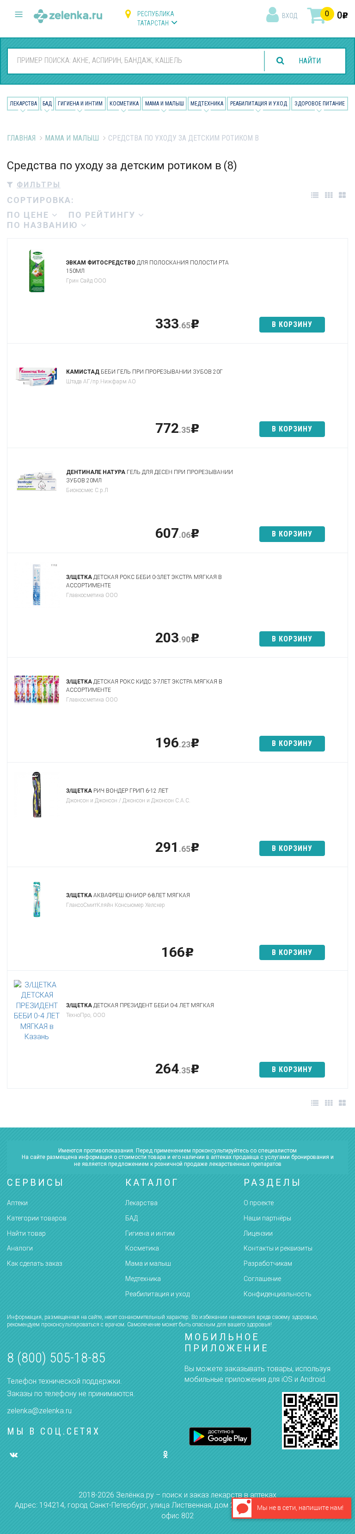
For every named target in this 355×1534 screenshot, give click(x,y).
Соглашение (262, 1278)
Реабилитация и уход (258, 103)
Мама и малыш (164, 103)
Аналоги (20, 1248)
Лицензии (258, 1233)
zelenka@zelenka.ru (39, 1410)
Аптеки (17, 1203)
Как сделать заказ (34, 1263)
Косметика (124, 103)
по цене (29, 215)
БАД (47, 103)
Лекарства (23, 103)
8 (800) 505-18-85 (56, 1357)
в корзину (292, 324)
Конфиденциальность (278, 1294)
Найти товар (26, 1233)
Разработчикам (268, 1263)
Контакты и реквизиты (278, 1248)
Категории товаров (37, 1218)
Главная (21, 138)
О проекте (259, 1203)
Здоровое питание (319, 103)
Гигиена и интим (150, 1233)
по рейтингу (103, 215)
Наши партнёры (267, 1218)
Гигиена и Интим (80, 103)
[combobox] (133, 61)
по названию (44, 225)
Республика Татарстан (155, 18)
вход (289, 15)
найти (310, 60)
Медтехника (206, 103)
